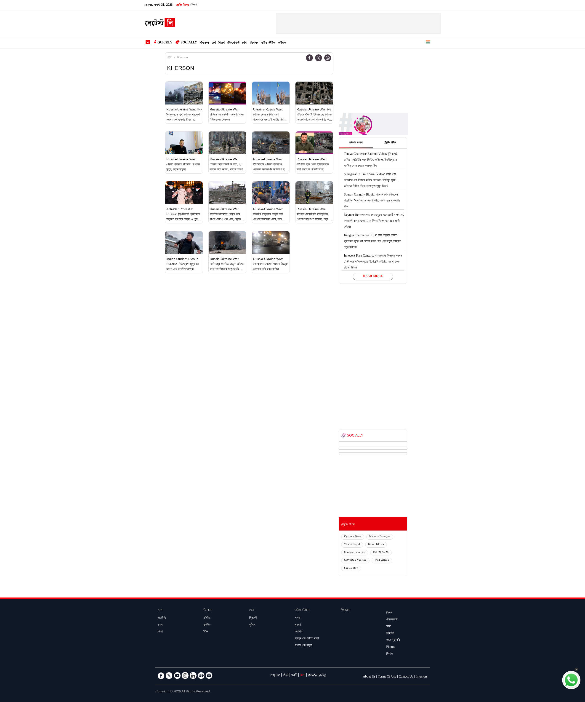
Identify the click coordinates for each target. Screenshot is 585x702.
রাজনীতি (162, 618)
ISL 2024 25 (381, 553)
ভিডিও (389, 654)
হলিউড (207, 625)
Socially (189, 43)
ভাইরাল (282, 43)
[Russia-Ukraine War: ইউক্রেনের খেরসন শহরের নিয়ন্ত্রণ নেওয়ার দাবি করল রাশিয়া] (271, 242)
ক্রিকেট (253, 618)
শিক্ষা (160, 632)
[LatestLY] (159, 23)
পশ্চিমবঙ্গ (204, 43)
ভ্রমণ (298, 625)
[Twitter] (318, 57)
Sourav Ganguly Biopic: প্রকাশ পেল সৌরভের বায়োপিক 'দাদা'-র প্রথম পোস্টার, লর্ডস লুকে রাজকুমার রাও (372, 201)
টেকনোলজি (233, 43)
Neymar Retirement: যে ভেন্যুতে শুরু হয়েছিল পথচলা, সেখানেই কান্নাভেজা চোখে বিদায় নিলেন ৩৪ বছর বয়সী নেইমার (374, 221)
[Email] (209, 675)
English (275, 675)
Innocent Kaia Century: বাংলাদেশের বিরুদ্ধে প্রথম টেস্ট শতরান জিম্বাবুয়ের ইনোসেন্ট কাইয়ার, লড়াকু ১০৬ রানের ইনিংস (373, 262)
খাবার (297, 618)
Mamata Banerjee (379, 537)
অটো (388, 626)
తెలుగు (312, 675)
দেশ (214, 43)
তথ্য (160, 625)
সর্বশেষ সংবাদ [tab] (355, 143)
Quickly (164, 43)
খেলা (244, 43)
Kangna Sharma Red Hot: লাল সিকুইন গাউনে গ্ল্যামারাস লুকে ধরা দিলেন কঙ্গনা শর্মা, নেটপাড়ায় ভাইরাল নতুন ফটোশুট (372, 241)
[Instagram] (185, 675)
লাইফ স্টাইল (268, 43)
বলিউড (207, 618)
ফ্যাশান (298, 632)
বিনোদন (254, 43)
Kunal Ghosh (376, 545)
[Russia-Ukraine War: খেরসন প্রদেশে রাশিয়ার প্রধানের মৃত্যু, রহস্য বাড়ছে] (184, 142)
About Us (369, 677)
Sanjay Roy (351, 568)
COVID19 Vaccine (355, 560)
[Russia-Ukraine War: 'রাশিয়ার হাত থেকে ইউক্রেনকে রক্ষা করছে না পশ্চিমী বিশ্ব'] (314, 142)
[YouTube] (177, 675)
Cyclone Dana (352, 537)
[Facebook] (309, 57)
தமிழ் (322, 675)
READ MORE (373, 276)
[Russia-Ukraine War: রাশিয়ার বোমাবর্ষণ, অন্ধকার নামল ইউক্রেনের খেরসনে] (227, 93)
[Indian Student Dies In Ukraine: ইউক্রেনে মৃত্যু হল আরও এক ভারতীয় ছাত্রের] (184, 242)
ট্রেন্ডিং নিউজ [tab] (390, 143)
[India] (428, 42)
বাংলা (302, 675)
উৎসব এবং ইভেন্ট (303, 645)
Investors (421, 677)
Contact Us (406, 677)
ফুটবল (252, 625)
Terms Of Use (387, 677)
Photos (390, 647)
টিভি (205, 632)
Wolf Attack (382, 560)
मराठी (294, 675)
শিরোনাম (345, 611)
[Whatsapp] (327, 57)
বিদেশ (221, 43)
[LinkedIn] (193, 675)
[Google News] (201, 675)
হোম (169, 57)
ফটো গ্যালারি (393, 640)
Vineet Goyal (352, 545)
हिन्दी (285, 675)
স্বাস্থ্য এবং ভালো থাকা (307, 638)
